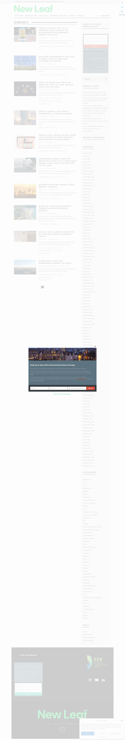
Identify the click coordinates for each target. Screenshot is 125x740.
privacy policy (81, 379)
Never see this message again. (62, 394)
